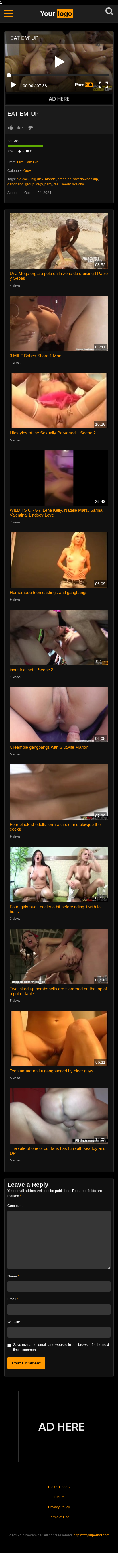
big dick (37, 179)
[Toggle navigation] (8, 13)
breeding (65, 179)
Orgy (27, 171)
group (29, 184)
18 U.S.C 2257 (59, 1487)
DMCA (59, 1497)
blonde (50, 179)
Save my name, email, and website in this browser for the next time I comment (61, 1347)
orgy (39, 184)
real (57, 184)
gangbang (15, 184)
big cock (23, 179)
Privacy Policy (59, 1507)
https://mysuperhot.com (91, 1535)
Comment (16, 1206)
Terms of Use (59, 1517)
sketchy (78, 184)
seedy (65, 184)
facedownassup (85, 179)
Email (13, 1299)
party (48, 184)
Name (13, 1276)
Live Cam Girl (27, 162)
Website (13, 1322)
